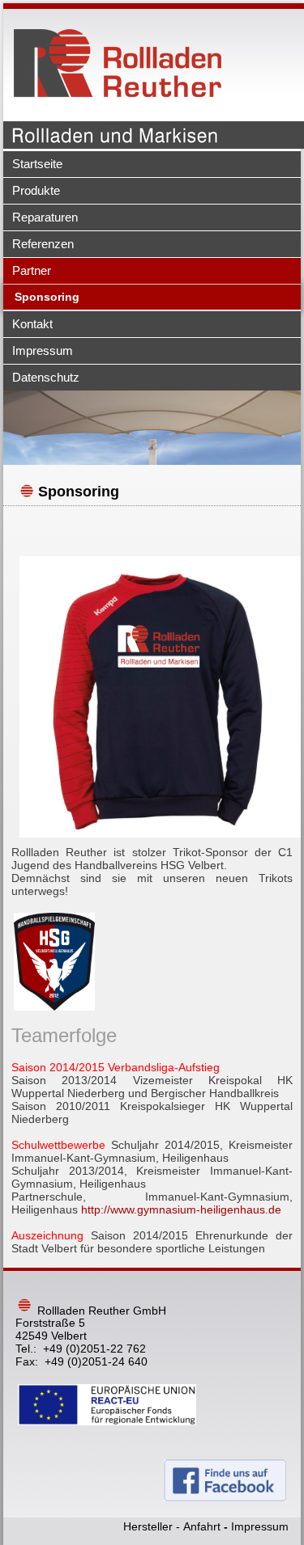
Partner (31, 270)
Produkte (36, 190)
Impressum (42, 350)
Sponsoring (47, 296)
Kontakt (32, 324)
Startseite (37, 164)
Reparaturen (45, 217)
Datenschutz (45, 377)
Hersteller (148, 1526)
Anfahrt (202, 1526)
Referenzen (43, 244)
